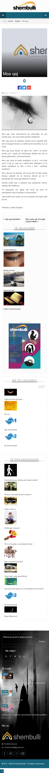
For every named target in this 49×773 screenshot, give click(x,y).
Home (10, 21)
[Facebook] (12, 657)
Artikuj (17, 21)
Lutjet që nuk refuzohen (13, 399)
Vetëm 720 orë (10, 509)
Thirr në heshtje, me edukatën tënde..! (18, 544)
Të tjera (42, 641)
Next (43, 386)
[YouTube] (25, 657)
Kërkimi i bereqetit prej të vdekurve (17, 495)
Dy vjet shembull (10, 446)
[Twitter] (16, 657)
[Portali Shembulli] (24, 6)
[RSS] (7, 657)
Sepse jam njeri (9, 290)
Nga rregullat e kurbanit (13, 562)
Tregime (5, 691)
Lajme (4, 674)
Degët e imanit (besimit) (12, 309)
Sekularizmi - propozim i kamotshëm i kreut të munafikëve (24, 715)
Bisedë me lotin (9, 270)
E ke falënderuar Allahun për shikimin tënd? (21, 480)
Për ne (6, 414)
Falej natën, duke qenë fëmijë (15, 576)
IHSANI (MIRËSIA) (10, 250)
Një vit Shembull (10, 430)
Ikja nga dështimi (12, 219)
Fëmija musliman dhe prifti (12, 700)
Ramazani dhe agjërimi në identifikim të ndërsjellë (24, 589)
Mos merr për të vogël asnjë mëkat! (35, 220)
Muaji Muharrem (10, 616)
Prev (39, 386)
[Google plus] (20, 657)
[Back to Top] (2, 771)
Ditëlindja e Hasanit (11, 528)
